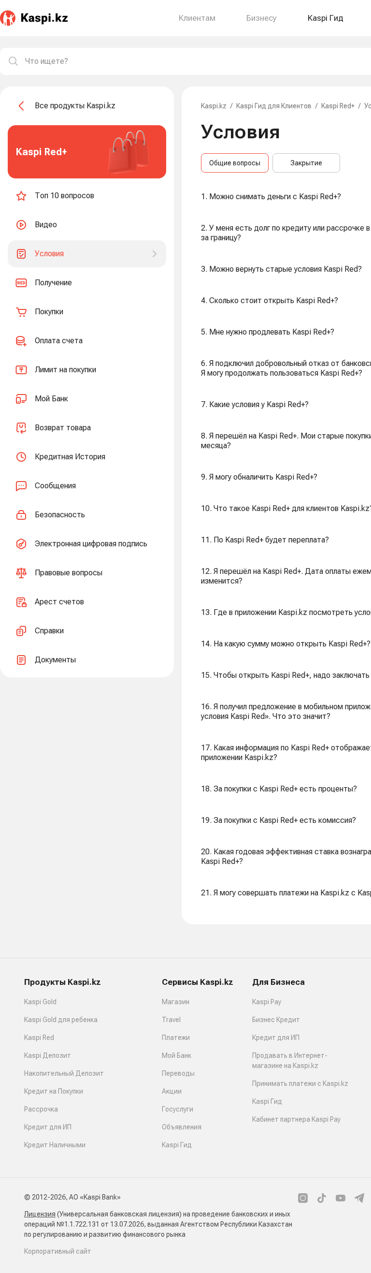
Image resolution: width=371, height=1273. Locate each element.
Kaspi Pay (266, 1002)
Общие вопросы (234, 163)
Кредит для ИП (47, 1127)
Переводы (178, 1073)
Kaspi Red (39, 1037)
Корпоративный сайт (57, 1251)
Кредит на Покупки (53, 1091)
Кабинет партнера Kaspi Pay (296, 1119)
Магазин (175, 1002)
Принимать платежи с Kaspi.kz (300, 1083)
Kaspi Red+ (338, 106)
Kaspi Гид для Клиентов (274, 106)
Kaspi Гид (177, 1145)
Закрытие (306, 163)
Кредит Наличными (55, 1145)
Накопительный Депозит (64, 1073)
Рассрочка (41, 1109)
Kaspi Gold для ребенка (61, 1020)
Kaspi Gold (40, 1002)
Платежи (176, 1037)
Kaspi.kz (214, 106)
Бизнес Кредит (276, 1020)
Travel (171, 1020)
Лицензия (40, 1214)
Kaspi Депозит (47, 1055)
